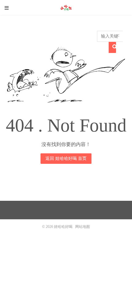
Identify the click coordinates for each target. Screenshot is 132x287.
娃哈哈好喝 (66, 8)
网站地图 (82, 226)
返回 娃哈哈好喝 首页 (66, 158)
